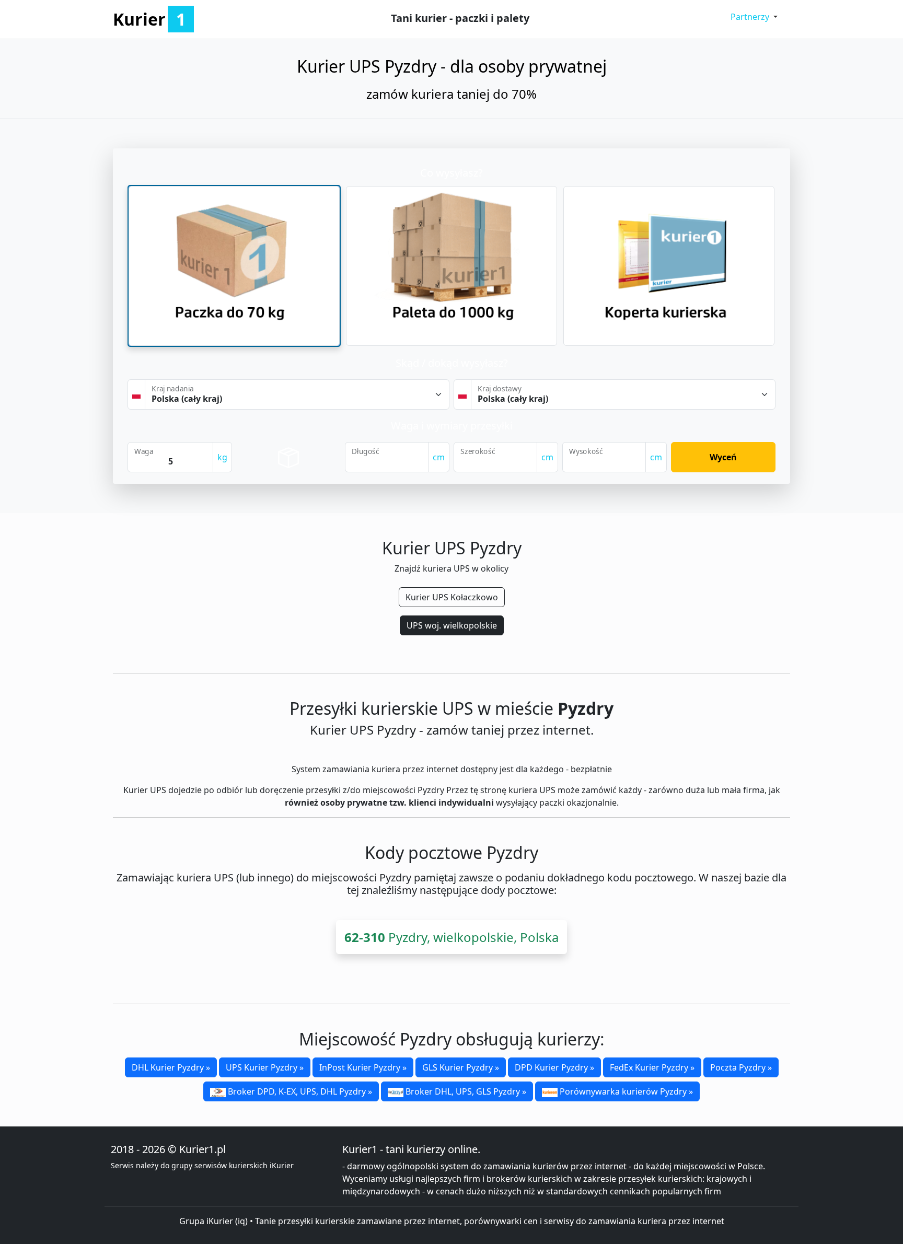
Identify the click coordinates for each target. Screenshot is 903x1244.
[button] (754, 16)
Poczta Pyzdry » (741, 1067)
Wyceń (723, 457)
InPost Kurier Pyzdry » (363, 1067)
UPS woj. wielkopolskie (452, 625)
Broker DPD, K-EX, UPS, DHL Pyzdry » (299, 1091)
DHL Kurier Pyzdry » (171, 1067)
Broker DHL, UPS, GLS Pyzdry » (464, 1091)
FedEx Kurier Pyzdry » (652, 1067)
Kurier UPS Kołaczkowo (452, 597)
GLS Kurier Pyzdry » (460, 1067)
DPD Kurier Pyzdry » (554, 1067)
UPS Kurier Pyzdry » (265, 1067)
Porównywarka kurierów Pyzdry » (625, 1091)
